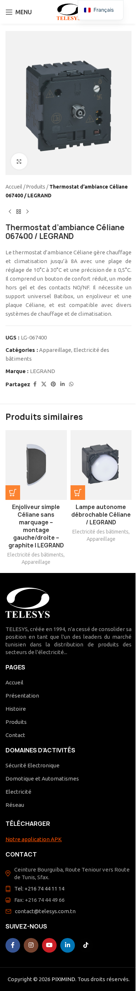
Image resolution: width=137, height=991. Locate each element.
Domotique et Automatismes (42, 778)
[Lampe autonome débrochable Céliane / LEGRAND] (101, 465)
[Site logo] (68, 11)
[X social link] (44, 384)
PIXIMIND (63, 979)
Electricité (18, 792)
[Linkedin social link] (62, 384)
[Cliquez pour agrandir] (19, 161)
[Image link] (27, 602)
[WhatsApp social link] (71, 384)
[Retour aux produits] (18, 211)
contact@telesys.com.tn (45, 911)
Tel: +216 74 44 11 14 (39, 888)
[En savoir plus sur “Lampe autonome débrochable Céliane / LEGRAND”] (78, 492)
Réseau (14, 805)
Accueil (13, 187)
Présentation (22, 695)
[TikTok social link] (86, 945)
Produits (35, 187)
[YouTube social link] (49, 945)
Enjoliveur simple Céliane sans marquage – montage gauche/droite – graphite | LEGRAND (36, 526)
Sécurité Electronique (32, 765)
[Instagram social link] (31, 945)
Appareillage (55, 350)
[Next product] (27, 211)
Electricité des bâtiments (35, 555)
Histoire (15, 709)
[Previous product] (9, 211)
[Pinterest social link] (53, 384)
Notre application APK (33, 839)
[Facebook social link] (34, 384)
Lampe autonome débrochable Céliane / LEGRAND (101, 514)
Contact (15, 735)
